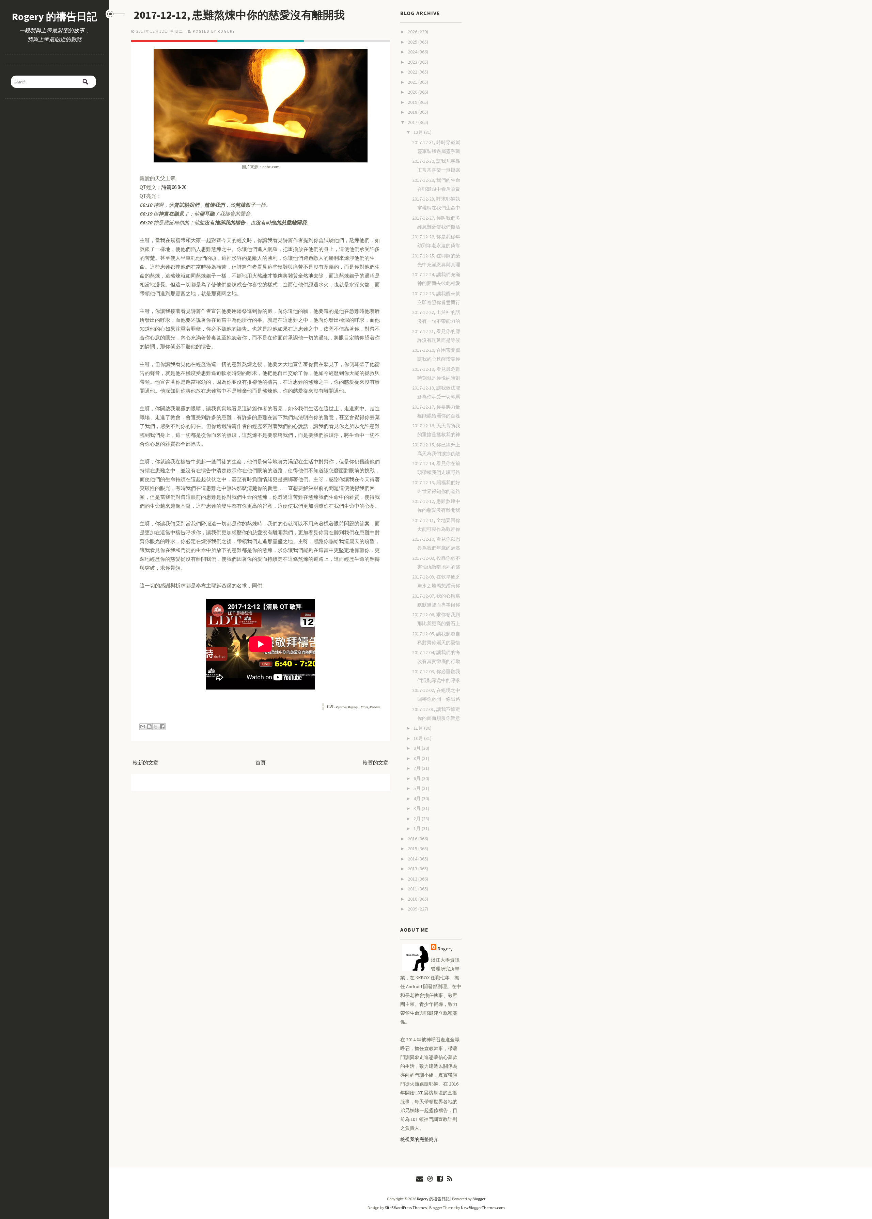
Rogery (445, 949)
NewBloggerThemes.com (483, 1207)
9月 (418, 748)
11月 (419, 728)
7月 (418, 768)
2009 (413, 909)
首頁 (260, 762)
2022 (413, 72)
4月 (418, 798)
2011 (413, 889)
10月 (419, 738)
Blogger (478, 1198)
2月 (418, 819)
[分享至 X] (155, 726)
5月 (418, 788)
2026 (413, 32)
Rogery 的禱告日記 (54, 16)
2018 (413, 112)
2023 (413, 62)
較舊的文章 (375, 762)
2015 (413, 848)
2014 (413, 859)
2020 (413, 92)
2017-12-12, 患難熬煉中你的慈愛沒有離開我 (239, 15)
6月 (418, 778)
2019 (413, 102)
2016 (413, 839)
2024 (413, 52)
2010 (413, 899)
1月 (418, 828)
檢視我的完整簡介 (419, 1139)
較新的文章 (145, 762)
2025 (413, 42)
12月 (419, 132)
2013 (413, 869)
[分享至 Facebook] (162, 726)
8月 (418, 758)
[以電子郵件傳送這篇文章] (142, 726)
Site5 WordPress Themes (406, 1207)
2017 (413, 122)
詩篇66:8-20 (173, 187)
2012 (413, 879)
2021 (413, 82)
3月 (418, 808)
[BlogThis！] (149, 726)
